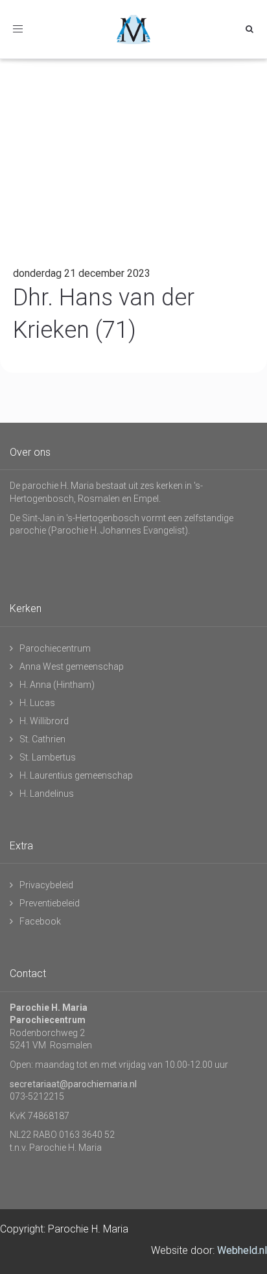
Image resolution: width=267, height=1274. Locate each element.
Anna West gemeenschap (71, 666)
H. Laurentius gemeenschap (76, 775)
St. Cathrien (42, 739)
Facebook (40, 921)
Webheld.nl (242, 1250)
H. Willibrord (44, 721)
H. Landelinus (46, 793)
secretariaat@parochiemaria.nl (73, 1084)
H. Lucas (37, 703)
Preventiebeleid (49, 903)
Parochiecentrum (55, 648)
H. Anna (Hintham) (57, 684)
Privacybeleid (46, 885)
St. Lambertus (47, 757)
